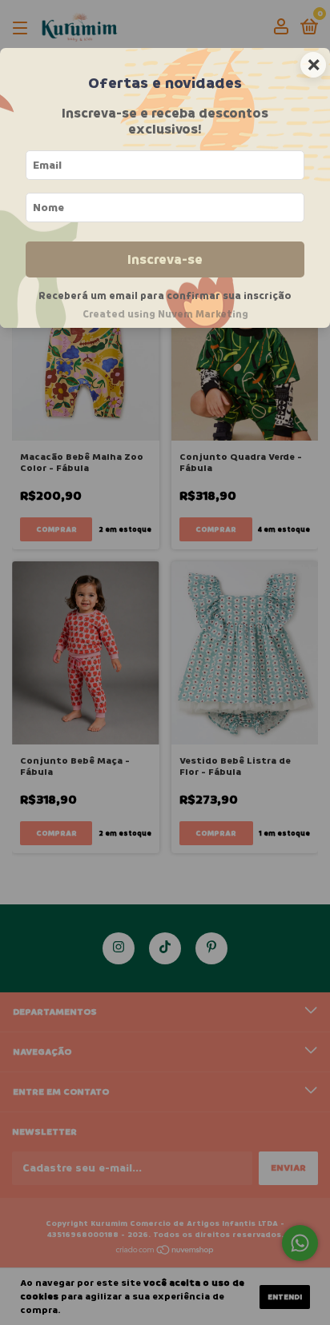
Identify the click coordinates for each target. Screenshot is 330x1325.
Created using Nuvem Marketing (165, 314)
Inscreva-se (165, 259)
